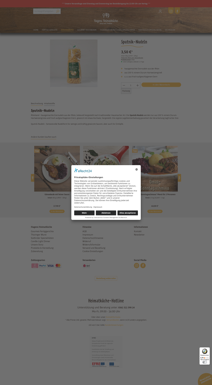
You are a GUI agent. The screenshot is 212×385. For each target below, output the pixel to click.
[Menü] (208, 348)
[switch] (205, 362)
